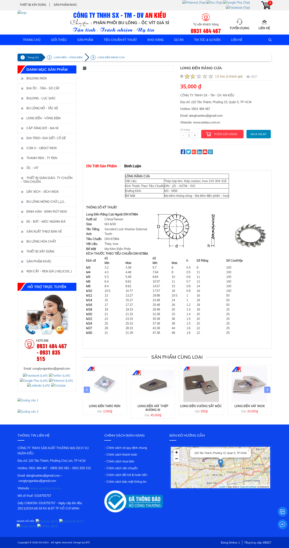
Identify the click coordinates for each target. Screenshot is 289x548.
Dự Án (178, 40)
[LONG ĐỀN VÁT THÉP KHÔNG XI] (153, 384)
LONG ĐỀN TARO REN (104, 406)
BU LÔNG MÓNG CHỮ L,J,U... (46, 202)
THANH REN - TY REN (41, 158)
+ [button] (176, 452)
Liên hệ (264, 28)
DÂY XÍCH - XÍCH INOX (42, 192)
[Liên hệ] (264, 22)
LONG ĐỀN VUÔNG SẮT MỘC (201, 406)
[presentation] (87, 390)
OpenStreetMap (248, 486)
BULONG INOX (36, 78)
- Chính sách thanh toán (120, 454)
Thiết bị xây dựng (33, 4)
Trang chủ (31, 40)
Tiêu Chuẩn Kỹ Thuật (120, 40)
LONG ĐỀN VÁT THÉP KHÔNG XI (153, 408)
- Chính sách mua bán (119, 461)
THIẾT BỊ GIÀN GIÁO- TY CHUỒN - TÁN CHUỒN (46, 180)
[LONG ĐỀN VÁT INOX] (249, 384)
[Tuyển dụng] (239, 22)
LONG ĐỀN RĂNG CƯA (111, 57)
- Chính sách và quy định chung (125, 448)
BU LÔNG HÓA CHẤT (41, 241)
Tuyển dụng (239, 28)
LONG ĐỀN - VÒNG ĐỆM (68, 57)
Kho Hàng (155, 40)
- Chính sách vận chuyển (121, 468)
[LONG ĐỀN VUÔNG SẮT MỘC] (201, 384)
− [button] (176, 458)
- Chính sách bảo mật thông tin (125, 482)
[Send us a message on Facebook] (282, 524)
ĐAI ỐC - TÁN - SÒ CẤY (43, 88)
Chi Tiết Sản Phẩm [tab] (101, 166)
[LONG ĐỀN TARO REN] (105, 384)
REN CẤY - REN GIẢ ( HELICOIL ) (49, 271)
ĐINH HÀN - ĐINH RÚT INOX (46, 212)
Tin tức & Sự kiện (207, 40)
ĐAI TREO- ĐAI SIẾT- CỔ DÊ (46, 138)
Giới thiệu (59, 40)
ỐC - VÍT (32, 168)
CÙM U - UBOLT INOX (41, 148)
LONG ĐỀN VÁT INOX (249, 406)
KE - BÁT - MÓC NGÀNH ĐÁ (46, 221)
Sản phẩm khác (65, 4)
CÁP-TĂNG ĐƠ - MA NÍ (42, 128)
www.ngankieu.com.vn (45, 488)
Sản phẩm (85, 40)
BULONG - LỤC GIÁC (41, 98)
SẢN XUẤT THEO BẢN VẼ (44, 231)
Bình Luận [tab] (132, 166)
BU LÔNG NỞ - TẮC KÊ (42, 108)
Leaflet (222, 486)
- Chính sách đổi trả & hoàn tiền (125, 475)
